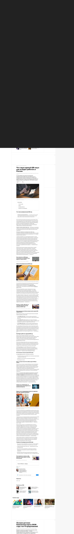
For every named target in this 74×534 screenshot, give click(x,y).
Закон (20, 205)
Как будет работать (22, 206)
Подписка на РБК (20, 485)
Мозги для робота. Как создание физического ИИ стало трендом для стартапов (23, 488)
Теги (19, 466)
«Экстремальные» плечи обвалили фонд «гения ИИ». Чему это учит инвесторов (35, 491)
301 (16, 340)
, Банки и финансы (28, 308)
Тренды (24, 508)
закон (17, 284)
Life (34, 508)
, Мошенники (28, 388)
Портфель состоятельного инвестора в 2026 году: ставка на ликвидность (23, 491)
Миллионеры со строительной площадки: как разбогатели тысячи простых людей (23, 148)
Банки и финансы (18, 388)
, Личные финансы (23, 388)
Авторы (17, 466)
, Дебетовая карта (23, 308)
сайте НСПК (19, 354)
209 (34, 339)
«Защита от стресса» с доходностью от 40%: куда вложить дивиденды (34, 488)
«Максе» (26, 463)
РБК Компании (14, 508)
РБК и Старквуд (46, 508)
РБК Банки (17, 165)
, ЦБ (26, 388)
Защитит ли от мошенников (23, 208)
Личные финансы (18, 308)
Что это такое (21, 203)
